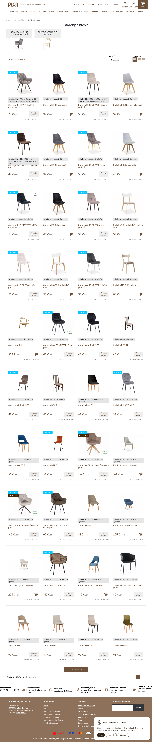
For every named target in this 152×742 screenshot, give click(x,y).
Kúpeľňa (140, 11)
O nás (46, 706)
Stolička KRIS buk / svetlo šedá (127, 105)
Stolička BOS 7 (50, 405)
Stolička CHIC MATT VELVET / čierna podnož (22, 226)
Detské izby (77, 11)
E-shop (107, 4)
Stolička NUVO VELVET (54, 585)
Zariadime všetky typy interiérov (89, 726)
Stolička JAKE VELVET (88, 345)
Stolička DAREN (50, 465)
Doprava (81, 708)
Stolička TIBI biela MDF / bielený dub (128, 226)
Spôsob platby (83, 717)
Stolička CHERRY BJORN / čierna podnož (55, 526)
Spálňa (51, 11)
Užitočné (91, 4)
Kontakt (116, 4)
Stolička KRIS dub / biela (124, 165)
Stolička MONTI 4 (16, 645)
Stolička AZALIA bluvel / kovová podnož (23, 526)
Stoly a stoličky (107, 11)
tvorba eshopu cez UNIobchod (84, 739)
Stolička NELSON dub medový (127, 285)
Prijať (101, 735)
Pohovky (42, 11)
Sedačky (32, 11)
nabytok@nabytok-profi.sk (23, 710)
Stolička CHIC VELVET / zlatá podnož (91, 166)
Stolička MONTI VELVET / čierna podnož (58, 346)
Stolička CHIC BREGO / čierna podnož (92, 226)
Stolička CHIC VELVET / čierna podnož (92, 106)
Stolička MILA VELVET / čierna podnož (22, 166)
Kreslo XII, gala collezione (125, 465)
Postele (60, 11)
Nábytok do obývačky (18, 11)
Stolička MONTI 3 (86, 525)
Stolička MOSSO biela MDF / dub (56, 286)
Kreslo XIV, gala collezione (125, 525)
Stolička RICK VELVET (123, 405)
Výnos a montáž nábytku (87, 714)
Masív (67, 11)
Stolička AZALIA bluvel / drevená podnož (93, 466)
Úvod (100, 4)
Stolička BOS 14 (120, 345)
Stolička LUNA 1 (85, 645)
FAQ (45, 708)
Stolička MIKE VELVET (18, 405)
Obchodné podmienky (52, 711)
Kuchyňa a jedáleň (91, 11)
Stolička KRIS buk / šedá (54, 165)
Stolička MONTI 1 (86, 405)
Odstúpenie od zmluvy (52, 714)
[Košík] (143, 4)
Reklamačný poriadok (52, 717)
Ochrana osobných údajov (53, 720)
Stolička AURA (15, 345)
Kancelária (130, 11)
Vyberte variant (34, 114)
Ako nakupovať (78, 4)
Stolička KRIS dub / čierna (55, 225)
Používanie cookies (51, 723)
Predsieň (119, 11)
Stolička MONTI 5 (51, 645)
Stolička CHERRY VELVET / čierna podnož (21, 106)
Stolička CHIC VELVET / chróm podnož (92, 286)
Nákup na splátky (84, 711)
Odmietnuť (123, 735)
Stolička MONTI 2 (16, 465)
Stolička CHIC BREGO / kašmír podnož (22, 286)
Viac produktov (76, 669)
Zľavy (80, 720)
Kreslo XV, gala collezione (90, 585)
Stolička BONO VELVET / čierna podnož (128, 586)
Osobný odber (83, 723)
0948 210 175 (21, 713)
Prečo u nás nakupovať (86, 706)
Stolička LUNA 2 (120, 645)
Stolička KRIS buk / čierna (55, 105)
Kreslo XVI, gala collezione (20, 585)
